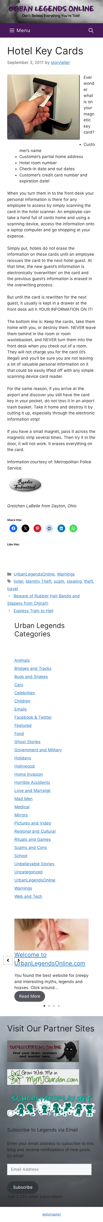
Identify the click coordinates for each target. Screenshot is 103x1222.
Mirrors (21, 815)
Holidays (22, 758)
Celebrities (24, 692)
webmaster (51, 1214)
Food (19, 733)
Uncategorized (28, 872)
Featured (23, 725)
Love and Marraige (32, 790)
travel (12, 588)
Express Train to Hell (33, 610)
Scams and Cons (30, 847)
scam (59, 581)
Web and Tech (28, 896)
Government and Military (38, 749)
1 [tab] (44, 1006)
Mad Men (23, 798)
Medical (21, 806)
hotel (18, 581)
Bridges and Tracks (33, 668)
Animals (22, 660)
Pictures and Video (32, 823)
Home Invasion (28, 774)
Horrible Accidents (32, 782)
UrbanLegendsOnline (34, 574)
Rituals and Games (32, 839)
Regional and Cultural (35, 831)
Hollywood (24, 766)
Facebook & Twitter (33, 717)
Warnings (66, 574)
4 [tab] (58, 1006)
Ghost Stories (27, 741)
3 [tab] (54, 1006)
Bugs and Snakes (31, 676)
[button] (91, 30)
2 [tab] (49, 1006)
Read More (29, 996)
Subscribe (23, 1187)
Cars (18, 684)
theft (88, 581)
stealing (74, 581)
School (20, 855)
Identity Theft (39, 581)
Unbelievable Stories (34, 863)
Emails (20, 709)
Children (22, 701)
